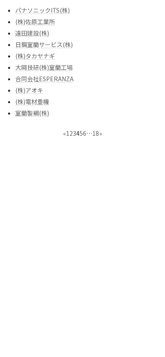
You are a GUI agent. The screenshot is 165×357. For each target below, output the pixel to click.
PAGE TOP (152, 338)
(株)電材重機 (32, 101)
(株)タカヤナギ (35, 56)
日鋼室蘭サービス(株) (44, 44)
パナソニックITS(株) (42, 10)
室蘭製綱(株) (32, 113)
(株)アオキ (29, 90)
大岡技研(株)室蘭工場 (44, 67)
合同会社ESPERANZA (44, 78)
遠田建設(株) (32, 33)
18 (95, 133)
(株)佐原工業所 (35, 21)
